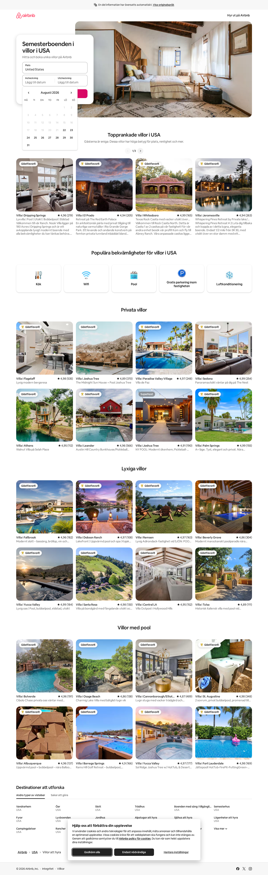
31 (28, 145)
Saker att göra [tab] (59, 795)
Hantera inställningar (176, 852)
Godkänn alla (92, 852)
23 (71, 130)
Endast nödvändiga (134, 852)
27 (49, 137)
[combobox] (55, 69)
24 (28, 137)
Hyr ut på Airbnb (238, 15)
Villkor (60, 868)
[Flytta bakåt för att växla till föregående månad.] (29, 93)
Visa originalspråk (163, 4)
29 (64, 137)
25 (35, 137)
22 (64, 130)
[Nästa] (140, 151)
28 (57, 137)
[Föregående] (128, 151)
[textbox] (38, 82)
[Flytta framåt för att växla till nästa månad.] (71, 93)
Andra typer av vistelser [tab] (30, 795)
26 (42, 137)
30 (71, 137)
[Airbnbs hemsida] (25, 15)
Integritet (48, 868)
